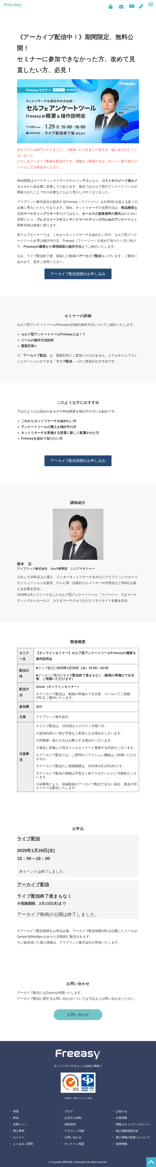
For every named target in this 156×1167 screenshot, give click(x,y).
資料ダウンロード (132, 6)
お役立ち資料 (72, 1117)
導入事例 (18, 1130)
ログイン (110, 6)
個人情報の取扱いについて (133, 1137)
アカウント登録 (74, 1130)
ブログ (68, 1111)
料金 (16, 1117)
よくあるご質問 (23, 1143)
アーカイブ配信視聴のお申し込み (78, 274)
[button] (150, 4)
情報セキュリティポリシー (133, 1124)
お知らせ (121, 1111)
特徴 (16, 1111)
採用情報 (121, 1143)
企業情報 (121, 1117)
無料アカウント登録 (141, 6)
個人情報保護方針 (127, 1130)
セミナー (18, 1137)
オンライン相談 (74, 1143)
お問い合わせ (121, 6)
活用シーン (20, 1124)
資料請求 (70, 1124)
